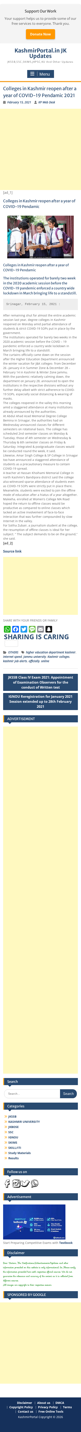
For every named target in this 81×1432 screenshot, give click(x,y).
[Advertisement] (40, 149)
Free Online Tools (50, 1411)
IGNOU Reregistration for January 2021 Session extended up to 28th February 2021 (40, 701)
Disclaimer (24, 1403)
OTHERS (13, 652)
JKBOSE (13, 1127)
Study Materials (19, 1153)
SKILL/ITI (14, 1148)
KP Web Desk (46, 102)
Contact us (25, 1411)
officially (34, 661)
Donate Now (40, 34)
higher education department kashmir (51, 652)
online (45, 661)
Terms (67, 1407)
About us (43, 1403)
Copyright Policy (21, 1407)
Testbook (66, 1243)
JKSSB (12, 1116)
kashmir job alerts (15, 661)
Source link (12, 551)
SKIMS (12, 1142)
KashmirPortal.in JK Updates (41, 53)
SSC (11, 1132)
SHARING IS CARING (36, 637)
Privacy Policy (48, 1407)
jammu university (34, 657)
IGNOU (13, 1137)
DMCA (59, 1403)
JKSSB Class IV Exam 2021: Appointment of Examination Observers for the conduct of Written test (40, 682)
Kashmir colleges (58, 657)
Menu (44, 74)
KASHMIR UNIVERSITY (24, 1122)
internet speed (12, 657)
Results (13, 1158)
